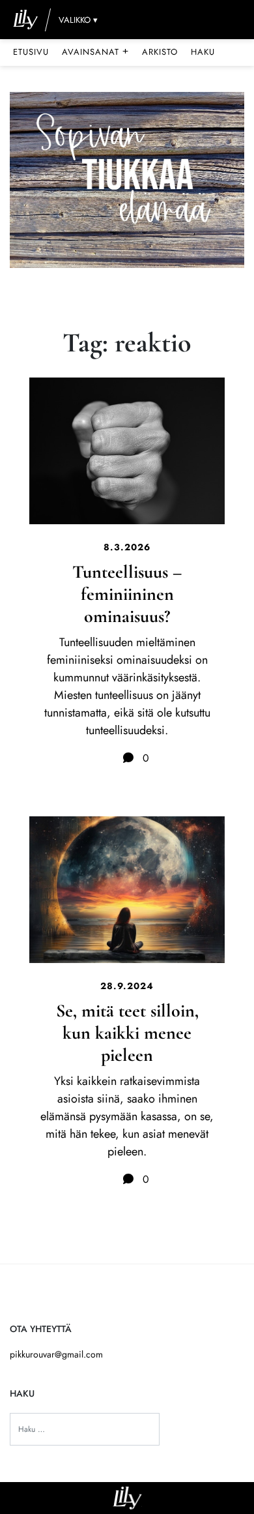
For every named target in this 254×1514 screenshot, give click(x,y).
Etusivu (31, 52)
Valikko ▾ (78, 20)
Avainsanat (95, 51)
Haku (203, 52)
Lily (127, 1498)
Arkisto (160, 52)
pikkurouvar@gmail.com (56, 1354)
